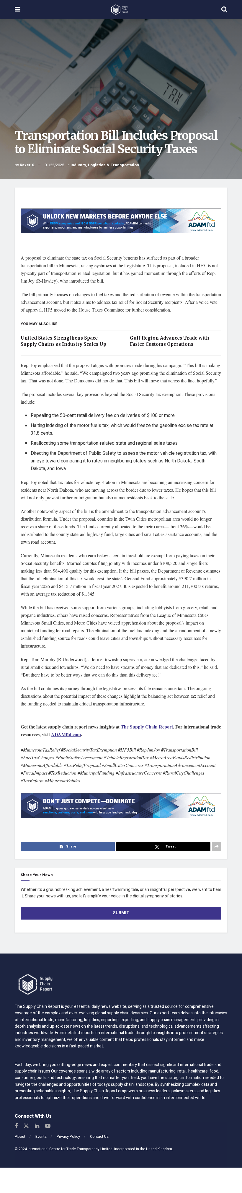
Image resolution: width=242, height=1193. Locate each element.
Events (41, 1136)
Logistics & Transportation (113, 165)
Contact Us (99, 1136)
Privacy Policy (68, 1136)
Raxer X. (27, 165)
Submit (121, 913)
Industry (78, 165)
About (20, 1136)
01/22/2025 (54, 165)
